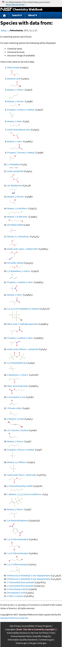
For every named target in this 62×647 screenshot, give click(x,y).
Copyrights (10, 629)
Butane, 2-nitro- (14, 294)
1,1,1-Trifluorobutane (17, 564)
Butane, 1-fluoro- (15, 441)
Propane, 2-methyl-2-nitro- (20, 282)
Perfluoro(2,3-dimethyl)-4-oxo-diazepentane (28, 578)
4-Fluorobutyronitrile (17, 589)
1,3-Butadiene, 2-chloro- (19, 271)
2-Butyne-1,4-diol (15, 418)
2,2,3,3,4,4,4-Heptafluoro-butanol (23, 308)
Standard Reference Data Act (14, 618)
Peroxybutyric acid (16, 592)
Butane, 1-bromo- (15, 101)
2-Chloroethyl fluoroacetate (20, 582)
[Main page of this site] (4, 15)
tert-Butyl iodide (15, 224)
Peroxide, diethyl (15, 262)
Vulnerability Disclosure (18, 632)
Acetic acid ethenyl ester (18, 129)
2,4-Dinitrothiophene (17, 520)
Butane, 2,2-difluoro (17, 462)
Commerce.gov (46, 639)
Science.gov (21, 643)
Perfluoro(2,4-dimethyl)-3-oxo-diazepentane (28, 575)
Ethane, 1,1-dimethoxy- (18, 236)
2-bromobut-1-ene (16, 397)
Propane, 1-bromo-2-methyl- (21, 152)
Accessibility (28, 625)
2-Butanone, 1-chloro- (18, 374)
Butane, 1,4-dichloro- (17, 208)
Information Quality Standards (22, 639)
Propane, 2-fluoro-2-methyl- (20, 449)
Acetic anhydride (15, 171)
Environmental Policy (21, 636)
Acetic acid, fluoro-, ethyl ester (21, 474)
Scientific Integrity (41, 636)
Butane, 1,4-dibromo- (17, 216)
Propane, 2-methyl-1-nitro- (20, 337)
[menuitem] (4, 15)
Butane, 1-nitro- (14, 141)
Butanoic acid (13, 78)
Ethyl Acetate (13, 67)
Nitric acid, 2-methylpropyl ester (22, 324)
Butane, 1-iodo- (14, 121)
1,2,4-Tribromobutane (18, 553)
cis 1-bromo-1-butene (17, 430)
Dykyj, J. (5, 30)
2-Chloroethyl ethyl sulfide (20, 486)
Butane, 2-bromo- (15, 196)
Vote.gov (42, 643)
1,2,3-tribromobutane (17, 539)
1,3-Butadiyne (14, 164)
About (31, 15)
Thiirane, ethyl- (14, 408)
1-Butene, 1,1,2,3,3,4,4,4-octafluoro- (24, 494)
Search (16, 15)
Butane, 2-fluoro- (15, 509)
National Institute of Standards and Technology (6, 9)
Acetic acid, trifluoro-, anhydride (22, 349)
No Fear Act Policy (39, 632)
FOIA (52, 632)
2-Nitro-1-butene (15, 596)
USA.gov (33, 643)
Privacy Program (43, 625)
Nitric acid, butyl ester (17, 385)
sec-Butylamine (14, 185)
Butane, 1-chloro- (15, 89)
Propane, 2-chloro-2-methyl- (21, 109)
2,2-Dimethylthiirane (17, 362)
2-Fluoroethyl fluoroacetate (20, 585)
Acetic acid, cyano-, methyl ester (22, 248)
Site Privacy (15, 625)
